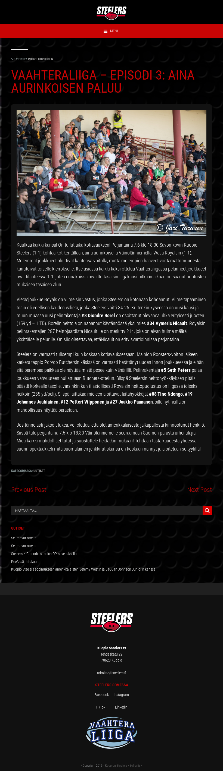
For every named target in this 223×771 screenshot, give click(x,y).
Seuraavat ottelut (23, 538)
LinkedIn (121, 707)
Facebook (104, 695)
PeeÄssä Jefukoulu (25, 561)
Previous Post (28, 489)
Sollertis (135, 765)
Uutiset (39, 471)
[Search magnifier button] (207, 510)
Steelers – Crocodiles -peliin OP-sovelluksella (44, 554)
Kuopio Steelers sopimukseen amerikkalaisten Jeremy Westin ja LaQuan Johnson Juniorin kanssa (83, 569)
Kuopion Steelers (116, 765)
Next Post (199, 489)
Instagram (121, 695)
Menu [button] (114, 31)
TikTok (105, 707)
